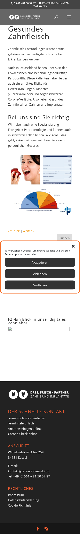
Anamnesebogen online (24, 428)
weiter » (28, 231)
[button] (73, 246)
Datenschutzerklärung (23, 500)
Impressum (16, 495)
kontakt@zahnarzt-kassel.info (28, 471)
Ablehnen (40, 274)
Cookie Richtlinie (19, 505)
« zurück (14, 231)
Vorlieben (40, 285)
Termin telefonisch (21, 423)
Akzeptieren (40, 262)
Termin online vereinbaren (26, 418)
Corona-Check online (22, 434)
